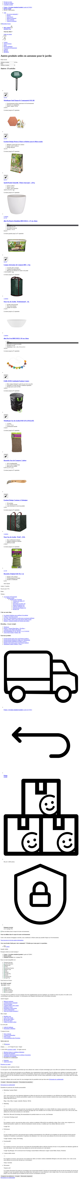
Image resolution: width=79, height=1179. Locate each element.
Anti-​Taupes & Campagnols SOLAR (19, 100)
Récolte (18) (16, 609)
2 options (6, 216)
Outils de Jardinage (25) (19, 606)
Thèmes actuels (10, 598)
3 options (6, 534)
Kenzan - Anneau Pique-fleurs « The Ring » (14, 628)
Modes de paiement (11, 18)
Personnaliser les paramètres (25, 1082)
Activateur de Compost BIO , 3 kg (17, 265)
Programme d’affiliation (9, 1028)
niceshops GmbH (11, 1049)
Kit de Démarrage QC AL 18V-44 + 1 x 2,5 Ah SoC (16, 631)
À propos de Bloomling (9, 1035)
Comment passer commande (10, 1002)
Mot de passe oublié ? (9, 1019)
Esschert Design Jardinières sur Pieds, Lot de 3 (15, 641)
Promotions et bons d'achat (10, 1008)
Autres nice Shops (8, 1061)
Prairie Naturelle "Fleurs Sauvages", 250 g (19, 182)
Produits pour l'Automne (16, 599)
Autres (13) (16, 602)
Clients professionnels (9, 1009)
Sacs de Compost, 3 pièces (15, 460)
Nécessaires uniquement (12, 1082)
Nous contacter (10, 19)
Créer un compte (8, 34)
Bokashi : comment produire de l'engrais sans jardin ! (16, 621)
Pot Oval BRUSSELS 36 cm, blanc (16, 338)
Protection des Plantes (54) (19, 608)
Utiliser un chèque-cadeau (10, 1022)
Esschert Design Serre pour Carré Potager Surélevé (16, 638)
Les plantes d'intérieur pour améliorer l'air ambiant (16, 615)
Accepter (3, 1082)
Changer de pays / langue (16, 1046)
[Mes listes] (5, 37)
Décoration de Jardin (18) (19, 603)
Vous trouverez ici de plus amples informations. (12, 940)
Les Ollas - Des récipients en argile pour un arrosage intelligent (19, 618)
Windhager (6, 627)
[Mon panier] (41, 39)
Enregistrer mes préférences (7, 1176)
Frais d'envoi (10, 17)
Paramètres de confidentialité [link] (11, 1057)
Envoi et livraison (8, 1004)
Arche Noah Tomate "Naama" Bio (12, 632)
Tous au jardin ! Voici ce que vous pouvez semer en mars (17, 619)
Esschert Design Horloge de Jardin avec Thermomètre (17, 640)
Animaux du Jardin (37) (19, 601)
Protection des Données (9, 1053)
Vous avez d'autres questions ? (11, 1011)
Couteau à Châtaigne (15, 500)
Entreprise (6, 1060)
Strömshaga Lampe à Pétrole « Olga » (13, 644)
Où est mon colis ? (8, 1020)
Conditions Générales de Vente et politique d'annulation (17, 1055)
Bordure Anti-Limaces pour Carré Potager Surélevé (16, 642)
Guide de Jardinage (8, 1027)
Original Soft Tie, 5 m (14, 574)
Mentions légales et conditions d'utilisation (14, 1052)
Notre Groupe (7, 1036)
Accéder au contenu (8, 3)
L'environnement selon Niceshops (12, 1038)
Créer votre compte (8, 1017)
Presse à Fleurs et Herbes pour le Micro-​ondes (23, 141)
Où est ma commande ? (12, 14)
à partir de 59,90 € (18, 7)
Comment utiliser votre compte (11, 1005)
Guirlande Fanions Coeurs (16, 381)
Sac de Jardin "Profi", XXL (14, 537)
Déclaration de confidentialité (56, 1079)
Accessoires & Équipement (10, 596)
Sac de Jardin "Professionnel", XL (16, 301)
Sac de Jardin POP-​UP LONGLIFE (19, 420)
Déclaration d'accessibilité (10, 1056)
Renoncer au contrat (5, 1064)
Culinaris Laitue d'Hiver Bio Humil (12, 629)
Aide (5, 12)
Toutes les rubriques (12, 21)
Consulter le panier (8, 4)
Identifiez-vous (7, 29)
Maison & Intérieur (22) (19, 605)
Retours (9, 15)
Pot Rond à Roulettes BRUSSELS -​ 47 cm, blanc (20, 221)
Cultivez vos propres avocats (11, 616)
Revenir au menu (8, 2)
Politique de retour (8, 1007)
